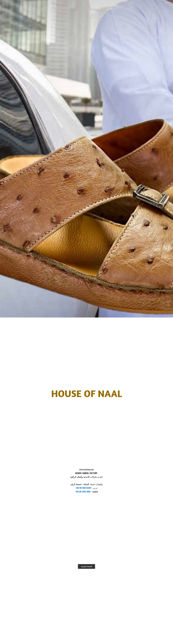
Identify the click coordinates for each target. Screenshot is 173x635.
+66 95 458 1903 (83, 491)
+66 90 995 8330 (83, 487)
